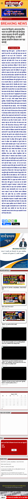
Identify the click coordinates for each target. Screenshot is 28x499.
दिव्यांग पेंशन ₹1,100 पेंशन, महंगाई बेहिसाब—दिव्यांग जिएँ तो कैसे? (12, 461)
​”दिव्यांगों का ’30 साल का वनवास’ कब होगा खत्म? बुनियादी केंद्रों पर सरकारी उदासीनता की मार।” (13, 382)
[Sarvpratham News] (14, 3)
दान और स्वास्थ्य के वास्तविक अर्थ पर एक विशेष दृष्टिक (12, 18)
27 (14, 404)
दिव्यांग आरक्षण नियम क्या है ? (8, 306)
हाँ (3, 445)
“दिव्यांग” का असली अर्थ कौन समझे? (9, 324)
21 (17, 403)
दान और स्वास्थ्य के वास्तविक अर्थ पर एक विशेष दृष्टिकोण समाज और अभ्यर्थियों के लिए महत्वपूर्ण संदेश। (13, 342)
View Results (14, 453)
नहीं (4, 447)
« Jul (2, 408)
